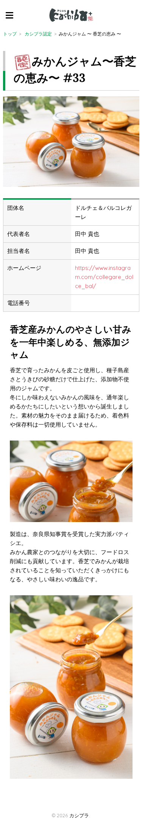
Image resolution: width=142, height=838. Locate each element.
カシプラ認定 (38, 34)
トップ (10, 34)
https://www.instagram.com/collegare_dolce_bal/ (104, 277)
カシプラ (79, 815)
